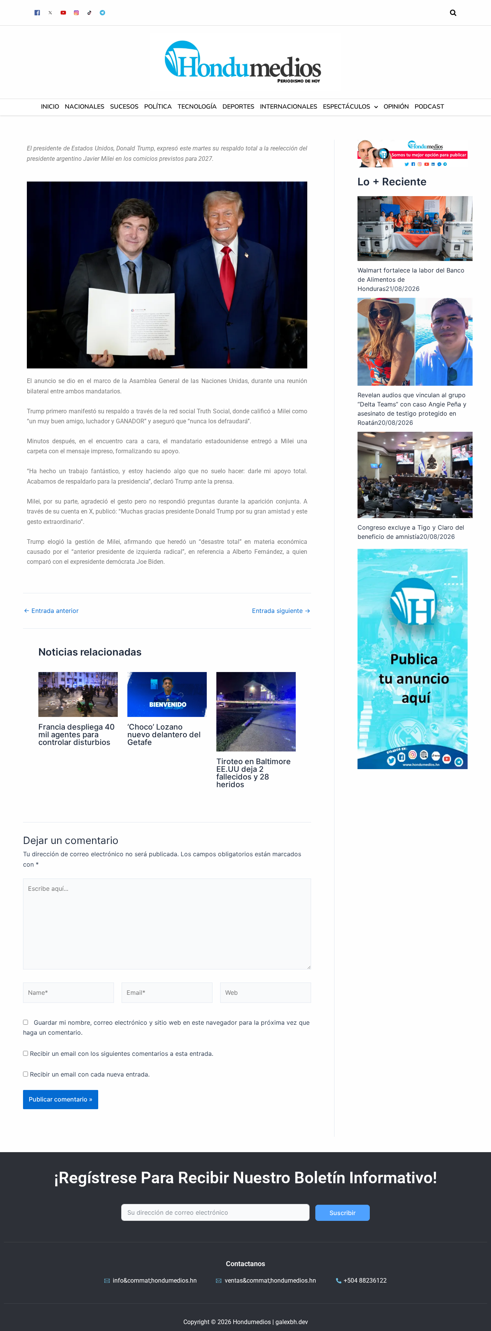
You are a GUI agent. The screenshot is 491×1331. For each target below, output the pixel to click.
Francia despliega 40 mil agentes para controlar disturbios (76, 734)
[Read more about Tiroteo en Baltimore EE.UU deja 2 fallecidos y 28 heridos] (256, 711)
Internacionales (288, 107)
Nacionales (84, 107)
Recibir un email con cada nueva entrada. (90, 1074)
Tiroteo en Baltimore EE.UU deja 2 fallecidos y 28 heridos (253, 773)
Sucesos (124, 107)
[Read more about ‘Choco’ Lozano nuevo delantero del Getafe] (167, 694)
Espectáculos (346, 107)
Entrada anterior (51, 611)
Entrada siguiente (281, 611)
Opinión (396, 107)
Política (158, 107)
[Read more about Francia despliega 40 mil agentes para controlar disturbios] (78, 694)
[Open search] (453, 12)
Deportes (238, 107)
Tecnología (197, 107)
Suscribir (343, 1213)
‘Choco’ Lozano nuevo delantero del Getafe (164, 734)
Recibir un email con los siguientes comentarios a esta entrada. (121, 1053)
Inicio (50, 107)
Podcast (429, 107)
